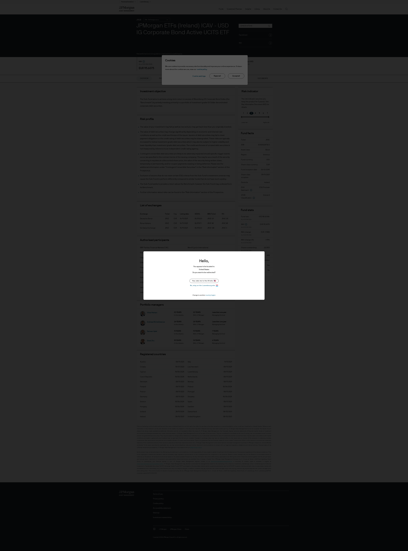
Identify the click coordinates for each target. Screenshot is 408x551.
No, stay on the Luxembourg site (202, 285)
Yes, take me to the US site (202, 281)
